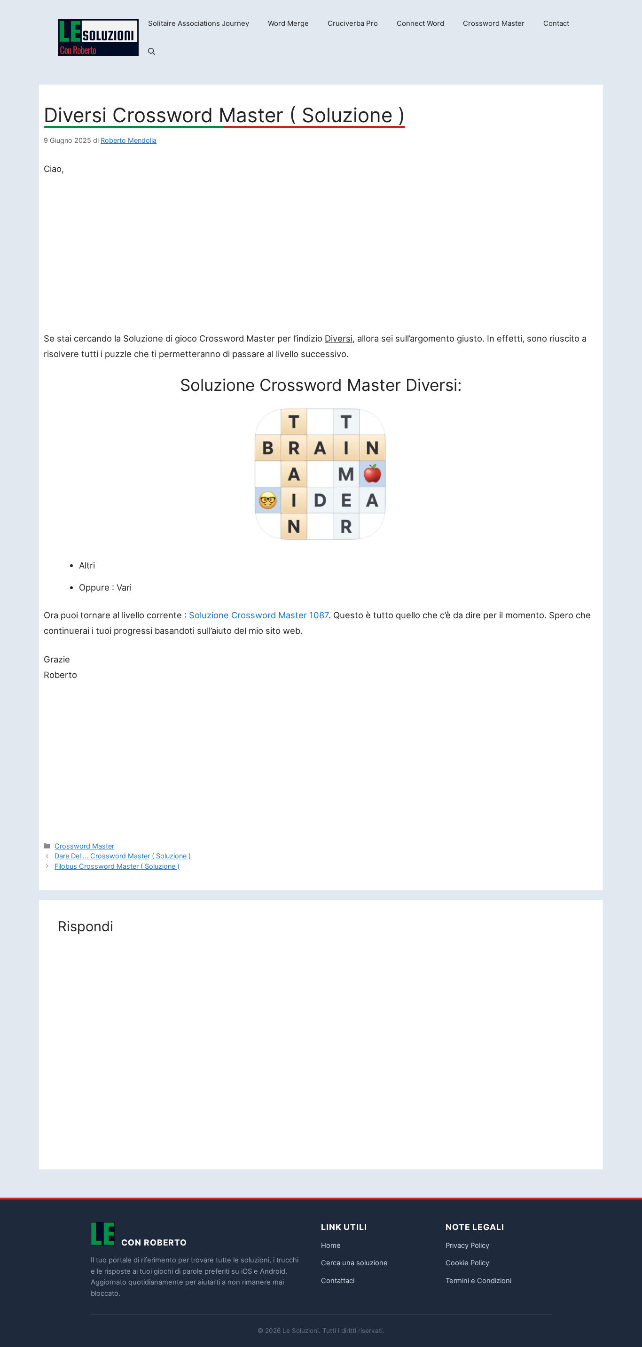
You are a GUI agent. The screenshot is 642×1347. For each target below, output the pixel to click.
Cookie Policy (467, 1263)
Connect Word (420, 23)
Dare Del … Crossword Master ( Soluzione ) (123, 856)
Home (331, 1245)
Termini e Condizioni (478, 1281)
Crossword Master (494, 23)
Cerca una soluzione (354, 1263)
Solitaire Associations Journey (198, 23)
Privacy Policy (467, 1245)
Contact (556, 23)
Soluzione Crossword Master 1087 (259, 615)
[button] (151, 52)
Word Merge (288, 23)
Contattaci (337, 1281)
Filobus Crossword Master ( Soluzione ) (117, 866)
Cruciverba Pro (353, 23)
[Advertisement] (321, 255)
